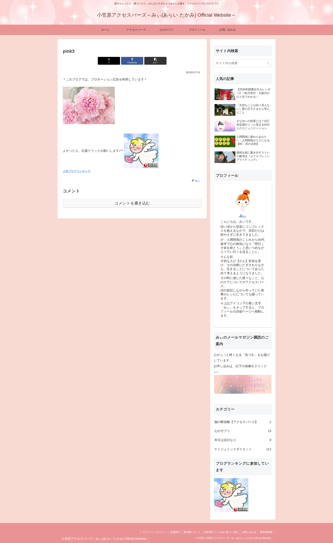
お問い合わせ (249, 532)
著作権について (191, 532)
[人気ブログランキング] (141, 150)
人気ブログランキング (77, 171)
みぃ (242, 216)
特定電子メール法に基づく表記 (221, 532)
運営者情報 (266, 532)
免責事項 (175, 532)
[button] (155, 61)
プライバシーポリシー (154, 532)
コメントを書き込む (132, 203)
